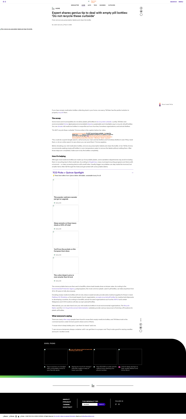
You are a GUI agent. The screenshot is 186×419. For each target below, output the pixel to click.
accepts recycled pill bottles (105, 297)
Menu (181, 1)
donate (60, 126)
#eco (86, 138)
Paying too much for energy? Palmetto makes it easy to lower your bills (81, 368)
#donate (91, 135)
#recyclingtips (76, 137)
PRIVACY (67, 402)
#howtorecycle (102, 137)
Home (83, 5)
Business (102, 5)
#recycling (102, 135)
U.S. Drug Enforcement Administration (75, 308)
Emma (66, 124)
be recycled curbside (104, 122)
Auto (89, 5)
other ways (67, 319)
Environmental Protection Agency (63, 289)
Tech (95, 5)
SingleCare (93, 162)
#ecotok (90, 138)
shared (89, 124)
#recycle (96, 135)
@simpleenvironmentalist (79, 133)
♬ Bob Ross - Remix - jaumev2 (101, 138)
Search (173, 1)
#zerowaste (75, 138)
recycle (60, 112)
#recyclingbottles (85, 137)
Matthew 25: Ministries (59, 297)
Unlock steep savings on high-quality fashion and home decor (129, 368)
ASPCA (116, 299)
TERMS (66, 404)
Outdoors (111, 5)
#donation (109, 137)
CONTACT (67, 407)
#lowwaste (82, 138)
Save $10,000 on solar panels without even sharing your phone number (106, 368)
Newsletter (75, 5)
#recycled (107, 135)
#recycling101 (94, 137)
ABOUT (66, 399)
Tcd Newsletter (90, 401)
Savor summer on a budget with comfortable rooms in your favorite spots (56, 368)
